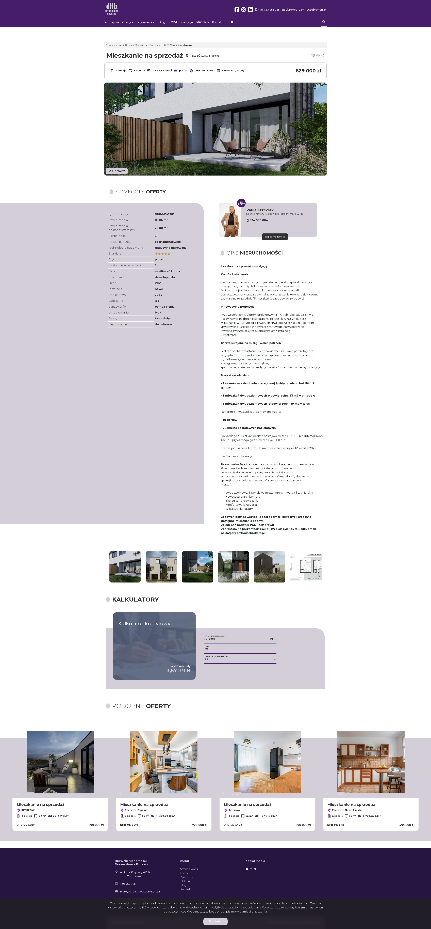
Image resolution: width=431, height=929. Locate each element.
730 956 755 (128, 883)
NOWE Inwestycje (181, 22)
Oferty (126, 22)
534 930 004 (259, 220)
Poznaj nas (111, 22)
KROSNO (202, 22)
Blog (162, 22)
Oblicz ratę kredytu (234, 70)
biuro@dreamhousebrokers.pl (140, 891)
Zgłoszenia (186, 877)
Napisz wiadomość (275, 236)
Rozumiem (215, 921)
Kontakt (217, 22)
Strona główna (189, 869)
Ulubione (185, 881)
